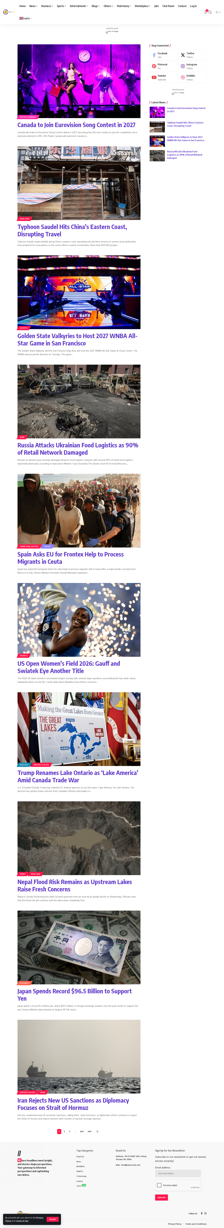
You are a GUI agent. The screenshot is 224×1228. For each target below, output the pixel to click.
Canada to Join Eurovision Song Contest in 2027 (76, 124)
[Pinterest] (164, 66)
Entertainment (28, 117)
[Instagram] (192, 66)
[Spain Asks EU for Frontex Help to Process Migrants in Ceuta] (79, 510)
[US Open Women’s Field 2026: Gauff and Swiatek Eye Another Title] (79, 620)
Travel (47, 546)
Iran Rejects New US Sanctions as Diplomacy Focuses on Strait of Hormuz (73, 1103)
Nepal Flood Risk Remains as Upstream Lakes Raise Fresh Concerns (75, 885)
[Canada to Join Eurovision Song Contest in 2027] (79, 81)
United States (41, 765)
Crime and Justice (29, 546)
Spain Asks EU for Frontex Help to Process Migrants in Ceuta (71, 557)
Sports (24, 328)
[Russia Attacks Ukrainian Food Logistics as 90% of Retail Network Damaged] (79, 401)
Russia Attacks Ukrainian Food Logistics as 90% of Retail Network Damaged (78, 448)
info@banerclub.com (130, 1165)
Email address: (163, 1167)
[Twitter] (192, 55)
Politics (24, 765)
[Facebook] (164, 55)
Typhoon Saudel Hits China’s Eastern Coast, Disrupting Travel (72, 230)
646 (89, 1131)
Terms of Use (22, 1221)
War (22, 437)
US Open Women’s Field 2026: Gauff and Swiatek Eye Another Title (69, 666)
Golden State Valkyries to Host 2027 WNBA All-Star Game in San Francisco (78, 339)
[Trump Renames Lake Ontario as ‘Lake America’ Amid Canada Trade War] (79, 729)
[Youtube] (164, 77)
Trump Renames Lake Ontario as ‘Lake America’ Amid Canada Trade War (78, 776)
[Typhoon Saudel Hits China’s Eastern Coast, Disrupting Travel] (79, 183)
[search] (210, 12)
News (23, 874)
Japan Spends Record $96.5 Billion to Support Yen (75, 994)
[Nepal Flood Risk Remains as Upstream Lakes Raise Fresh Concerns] (79, 838)
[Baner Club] (8, 12)
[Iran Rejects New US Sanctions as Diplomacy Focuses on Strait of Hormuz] (79, 1056)
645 (82, 1131)
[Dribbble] (192, 77)
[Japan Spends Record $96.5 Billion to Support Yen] (79, 947)
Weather (24, 219)
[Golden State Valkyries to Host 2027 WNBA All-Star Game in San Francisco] (79, 292)
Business (24, 983)
